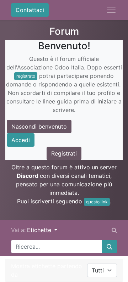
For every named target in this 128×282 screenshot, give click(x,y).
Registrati (64, 153)
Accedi (20, 139)
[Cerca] (109, 246)
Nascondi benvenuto (39, 126)
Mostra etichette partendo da (46, 270)
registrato (25, 76)
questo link (97, 201)
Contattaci (30, 9)
